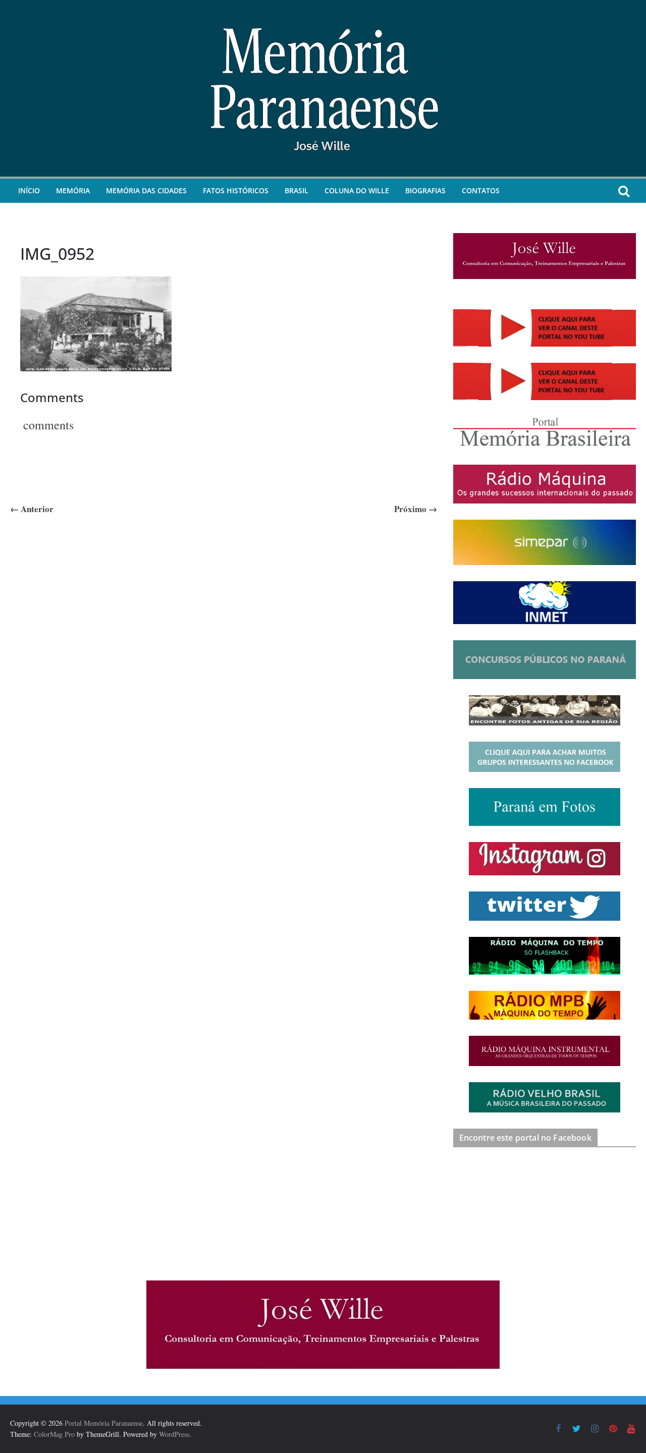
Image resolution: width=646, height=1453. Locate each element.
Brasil (296, 190)
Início (29, 190)
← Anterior (31, 508)
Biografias (425, 190)
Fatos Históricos (235, 190)
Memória (73, 190)
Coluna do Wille (357, 190)
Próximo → (415, 508)
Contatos (481, 190)
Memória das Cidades (146, 190)
